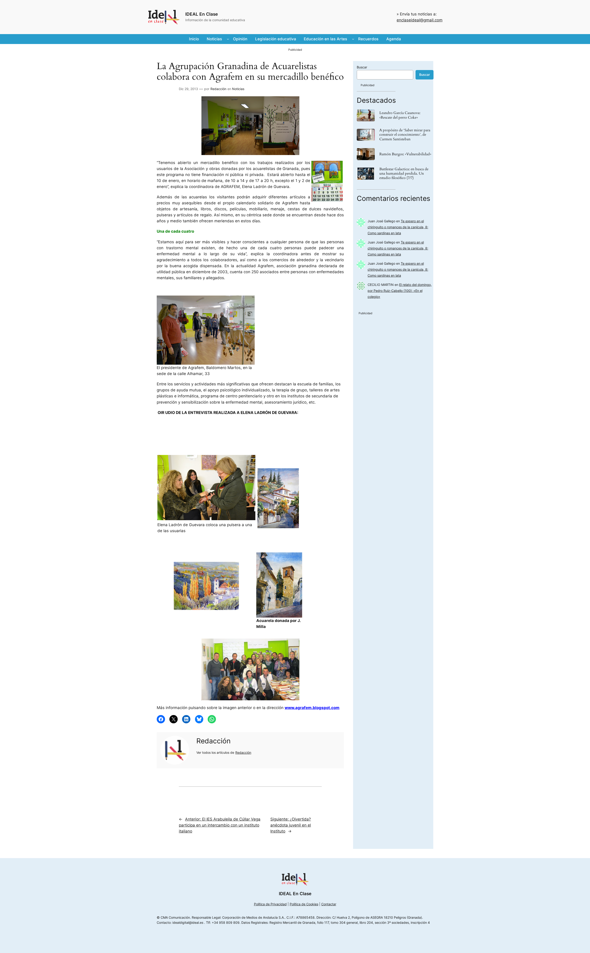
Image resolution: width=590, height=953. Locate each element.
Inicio (194, 39)
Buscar (362, 67)
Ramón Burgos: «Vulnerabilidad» (405, 154)
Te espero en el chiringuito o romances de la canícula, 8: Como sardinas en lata (398, 227)
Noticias (238, 89)
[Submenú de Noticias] (228, 39)
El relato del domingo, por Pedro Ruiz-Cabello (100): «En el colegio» (400, 291)
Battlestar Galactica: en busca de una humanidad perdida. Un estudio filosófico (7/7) (403, 173)
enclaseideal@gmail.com (419, 20)
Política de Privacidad (270, 904)
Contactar (328, 904)
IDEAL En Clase (201, 14)
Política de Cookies (304, 904)
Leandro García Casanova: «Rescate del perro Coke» (399, 115)
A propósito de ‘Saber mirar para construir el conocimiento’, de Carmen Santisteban (404, 134)
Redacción (218, 89)
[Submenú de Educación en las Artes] (353, 39)
